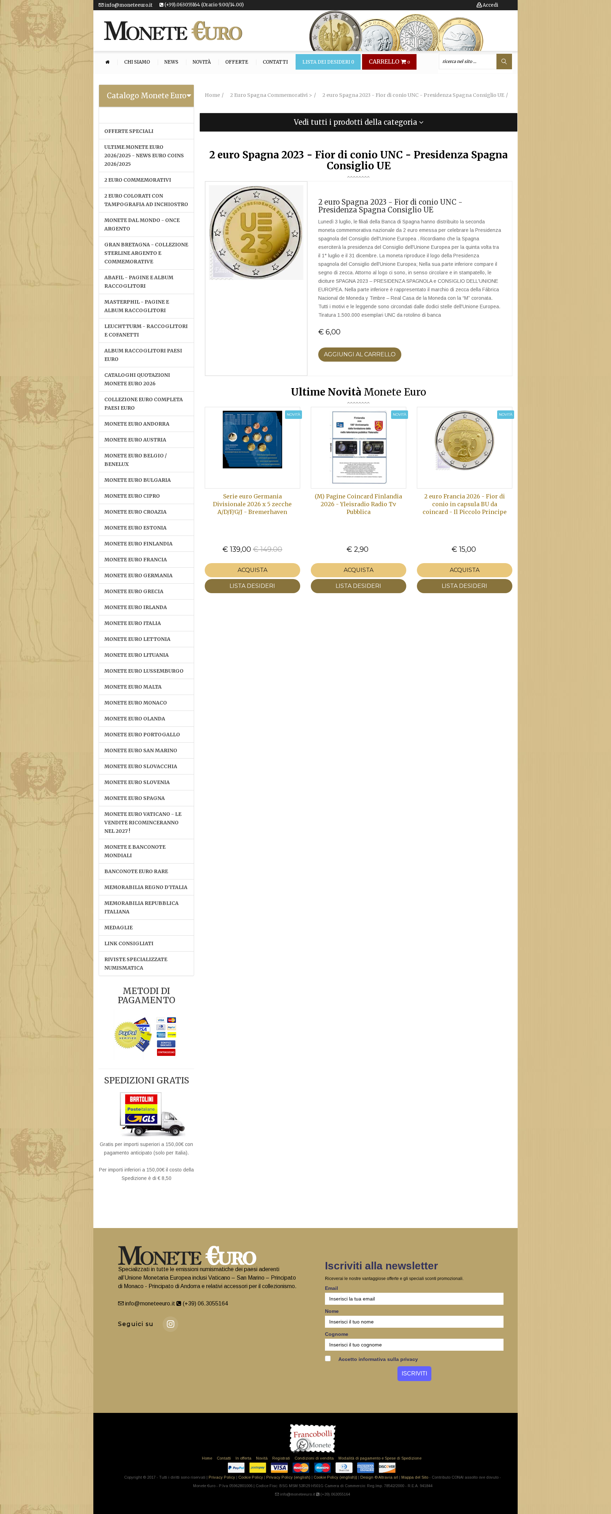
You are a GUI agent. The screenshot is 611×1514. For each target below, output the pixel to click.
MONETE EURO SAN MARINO (140, 750)
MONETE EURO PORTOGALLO (142, 734)
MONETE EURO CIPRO (132, 496)
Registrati (281, 1458)
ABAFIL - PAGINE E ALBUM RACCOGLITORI (138, 281)
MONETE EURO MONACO (135, 703)
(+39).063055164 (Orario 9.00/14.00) (203, 5)
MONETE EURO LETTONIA (137, 639)
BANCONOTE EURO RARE (136, 871)
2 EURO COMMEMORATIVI (137, 180)
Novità (202, 62)
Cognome (336, 1334)
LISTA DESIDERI (252, 586)
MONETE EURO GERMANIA (138, 575)
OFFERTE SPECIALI (128, 131)
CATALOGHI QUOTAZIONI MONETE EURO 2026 (137, 379)
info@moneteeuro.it (128, 5)
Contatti (275, 62)
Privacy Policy (222, 1477)
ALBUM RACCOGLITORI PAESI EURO (143, 354)
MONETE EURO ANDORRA (136, 424)
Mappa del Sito (414, 1477)
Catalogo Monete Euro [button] (146, 95)
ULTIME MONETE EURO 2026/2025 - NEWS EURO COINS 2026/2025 (144, 155)
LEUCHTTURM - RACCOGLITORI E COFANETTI (146, 330)
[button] (358, 122)
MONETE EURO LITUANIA (136, 655)
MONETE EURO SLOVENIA (137, 782)
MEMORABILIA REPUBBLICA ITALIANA (141, 907)
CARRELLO (389, 62)
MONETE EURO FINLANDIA (138, 543)
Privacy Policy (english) (288, 1477)
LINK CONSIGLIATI (128, 943)
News (171, 62)
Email (331, 1288)
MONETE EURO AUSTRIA (135, 440)
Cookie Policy (250, 1477)
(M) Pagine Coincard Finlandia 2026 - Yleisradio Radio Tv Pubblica (358, 504)
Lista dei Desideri (328, 62)
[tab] (146, 96)
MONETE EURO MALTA (133, 687)
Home (207, 1458)
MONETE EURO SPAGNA (134, 798)
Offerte (236, 62)
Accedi (490, 5)
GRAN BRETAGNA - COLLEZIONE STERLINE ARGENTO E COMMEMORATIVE (146, 253)
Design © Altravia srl (379, 1477)
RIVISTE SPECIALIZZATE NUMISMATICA (135, 963)
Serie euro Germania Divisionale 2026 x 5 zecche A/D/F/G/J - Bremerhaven (252, 504)
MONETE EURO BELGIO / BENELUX (135, 459)
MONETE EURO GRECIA (133, 591)
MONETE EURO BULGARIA (137, 480)
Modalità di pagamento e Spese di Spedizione (379, 1458)
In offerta (243, 1458)
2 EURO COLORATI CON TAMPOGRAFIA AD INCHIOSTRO (146, 200)
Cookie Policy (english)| (335, 1477)
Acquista (252, 570)
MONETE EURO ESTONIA (135, 528)
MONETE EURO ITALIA (132, 623)
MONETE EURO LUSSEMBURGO (144, 671)
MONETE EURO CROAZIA (135, 512)
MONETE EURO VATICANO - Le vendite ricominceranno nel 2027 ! (142, 822)
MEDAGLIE (118, 927)
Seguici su (136, 1324)
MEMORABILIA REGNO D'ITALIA (145, 887)
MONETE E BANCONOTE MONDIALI (134, 851)
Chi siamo (137, 62)
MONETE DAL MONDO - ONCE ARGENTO (142, 224)
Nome (332, 1311)
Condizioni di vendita (314, 1458)
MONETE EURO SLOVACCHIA (140, 766)
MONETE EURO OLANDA (134, 718)
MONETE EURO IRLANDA (135, 607)
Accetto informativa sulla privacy (377, 1359)
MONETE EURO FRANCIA (135, 559)
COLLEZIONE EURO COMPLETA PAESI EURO (143, 403)
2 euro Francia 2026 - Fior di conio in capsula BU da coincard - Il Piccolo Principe (465, 504)
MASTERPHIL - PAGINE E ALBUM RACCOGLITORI (136, 306)
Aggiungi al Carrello (360, 354)
